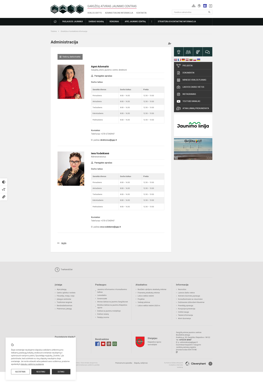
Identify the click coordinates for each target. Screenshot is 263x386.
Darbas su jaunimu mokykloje (109, 311)
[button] (193, 5)
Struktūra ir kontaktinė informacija (74, 31)
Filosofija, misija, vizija (65, 296)
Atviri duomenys (184, 318)
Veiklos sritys (94, 13)
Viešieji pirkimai (144, 302)
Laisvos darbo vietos (193, 87)
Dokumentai (188, 73)
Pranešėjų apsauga (185, 305)
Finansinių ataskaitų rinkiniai (149, 293)
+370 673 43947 (185, 340)
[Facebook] (97, 344)
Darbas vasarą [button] (96, 21)
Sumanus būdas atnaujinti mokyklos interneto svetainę (173, 365)
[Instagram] (109, 344)
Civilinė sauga (183, 312)
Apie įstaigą (61, 289)
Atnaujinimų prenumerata (196, 108)
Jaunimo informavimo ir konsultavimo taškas (112, 290)
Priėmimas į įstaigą (64, 309)
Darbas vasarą (103, 314)
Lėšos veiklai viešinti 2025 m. (149, 305)
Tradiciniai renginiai (64, 302)
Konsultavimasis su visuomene (190, 299)
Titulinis (54, 31)
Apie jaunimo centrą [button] (135, 21)
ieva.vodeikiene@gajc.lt (110, 227)
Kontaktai (141, 13)
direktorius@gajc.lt (108, 140)
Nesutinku (40, 372)
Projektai (188, 66)
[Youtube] (103, 344)
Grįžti (63, 243)
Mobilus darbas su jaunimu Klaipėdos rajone (112, 306)
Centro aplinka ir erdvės (66, 293)
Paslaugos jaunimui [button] (72, 21)
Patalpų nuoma (103, 317)
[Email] (114, 344)
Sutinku (61, 372)
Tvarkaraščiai (66, 269)
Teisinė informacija (185, 315)
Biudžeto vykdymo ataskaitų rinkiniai (152, 289)
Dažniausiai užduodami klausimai (191, 302)
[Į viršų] (210, 364)
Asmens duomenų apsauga (189, 296)
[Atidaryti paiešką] (209, 12)
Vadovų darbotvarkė (71, 57)
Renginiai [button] (114, 21)
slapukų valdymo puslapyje (32, 364)
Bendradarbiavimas (64, 305)
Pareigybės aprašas (103, 76)
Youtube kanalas (191, 101)
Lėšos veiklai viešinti (146, 296)
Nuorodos (182, 289)
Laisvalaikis (101, 295)
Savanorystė (102, 299)
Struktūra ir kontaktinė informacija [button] (177, 21)
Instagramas (189, 94)
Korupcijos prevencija (186, 309)
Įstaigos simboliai (64, 299)
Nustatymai (20, 372)
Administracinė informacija (119, 13)
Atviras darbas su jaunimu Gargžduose (112, 302)
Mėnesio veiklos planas (194, 80)
